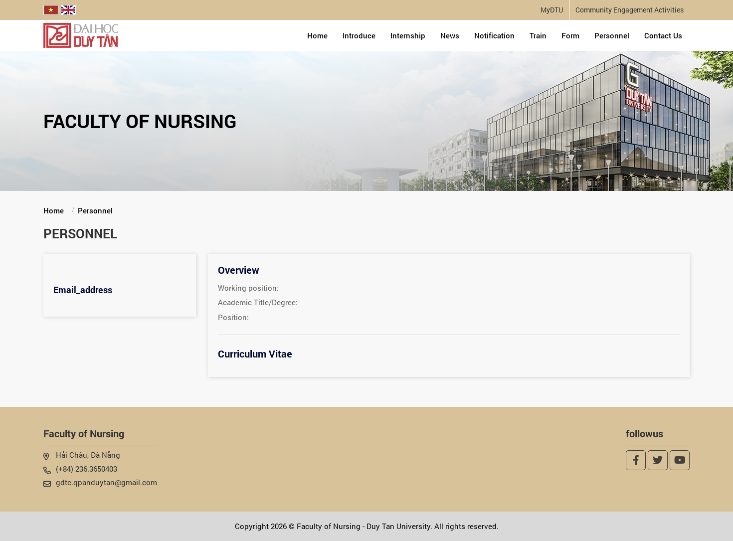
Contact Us (663, 35)
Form (570, 35)
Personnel (611, 35)
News (449, 35)
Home (317, 35)
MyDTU (552, 9)
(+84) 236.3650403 (86, 469)
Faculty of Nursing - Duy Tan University (363, 526)
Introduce (359, 35)
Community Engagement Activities (629, 9)
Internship (407, 35)
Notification (494, 35)
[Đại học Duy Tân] (80, 34)
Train (538, 35)
